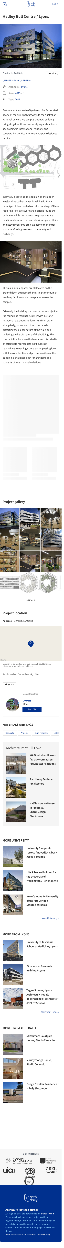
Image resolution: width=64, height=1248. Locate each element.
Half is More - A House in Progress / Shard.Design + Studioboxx (42, 809)
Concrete (9, 733)
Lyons (24, 87)
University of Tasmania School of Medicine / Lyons (42, 944)
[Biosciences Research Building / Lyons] (13, 974)
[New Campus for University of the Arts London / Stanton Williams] (13, 905)
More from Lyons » (50, 1012)
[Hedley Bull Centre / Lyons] (30, 518)
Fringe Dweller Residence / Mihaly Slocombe (42, 1086)
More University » (50, 918)
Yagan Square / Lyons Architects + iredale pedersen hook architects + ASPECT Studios (42, 996)
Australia (24, 80)
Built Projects (41, 733)
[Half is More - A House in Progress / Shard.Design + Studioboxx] (16, 811)
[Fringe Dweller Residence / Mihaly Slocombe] (13, 1092)
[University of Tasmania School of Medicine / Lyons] (13, 950)
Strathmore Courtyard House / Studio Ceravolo (40, 1038)
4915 (18, 93)
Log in (55, 4)
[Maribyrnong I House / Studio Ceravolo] (13, 1068)
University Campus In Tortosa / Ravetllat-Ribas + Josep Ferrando (41, 852)
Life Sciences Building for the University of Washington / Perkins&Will (42, 876)
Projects (24, 733)
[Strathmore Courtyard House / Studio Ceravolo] (13, 1044)
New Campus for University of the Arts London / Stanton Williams (42, 901)
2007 (17, 99)
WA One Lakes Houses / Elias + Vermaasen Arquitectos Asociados (43, 759)
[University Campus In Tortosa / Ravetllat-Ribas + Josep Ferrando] (13, 856)
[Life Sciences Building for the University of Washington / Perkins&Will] (13, 880)
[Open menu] (4, 4)
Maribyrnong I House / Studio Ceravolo (39, 1062)
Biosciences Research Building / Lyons (39, 968)
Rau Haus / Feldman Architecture (41, 781)
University (9, 80)
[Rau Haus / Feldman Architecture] (16, 787)
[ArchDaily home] (31, 4)
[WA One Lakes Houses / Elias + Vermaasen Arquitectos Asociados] (16, 763)
